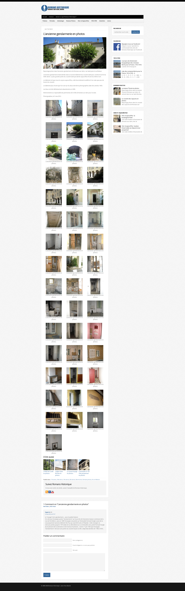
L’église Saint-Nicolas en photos (59, 473)
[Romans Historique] (55, 11)
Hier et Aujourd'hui (120, 113)
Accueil (45, 17)
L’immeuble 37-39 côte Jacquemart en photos (84, 473)
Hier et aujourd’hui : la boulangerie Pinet (128, 116)
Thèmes (44, 21)
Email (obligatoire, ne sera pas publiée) (84, 545)
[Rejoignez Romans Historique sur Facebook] (49, 492)
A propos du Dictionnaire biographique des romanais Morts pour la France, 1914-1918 (131, 63)
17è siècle (53, 479)
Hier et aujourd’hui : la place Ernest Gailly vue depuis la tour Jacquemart (131, 128)
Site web (75, 550)
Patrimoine (79, 479)
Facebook (117, 41)
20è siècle (72, 479)
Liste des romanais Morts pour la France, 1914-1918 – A (132, 72)
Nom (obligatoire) (78, 540)
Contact (51, 17)
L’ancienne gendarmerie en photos (64, 34)
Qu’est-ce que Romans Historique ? (66, 17)
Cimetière (102, 21)
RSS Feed (53, 506)
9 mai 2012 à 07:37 (50, 514)
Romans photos (87, 479)
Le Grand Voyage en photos (72, 472)
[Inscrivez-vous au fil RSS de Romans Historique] (47, 492)
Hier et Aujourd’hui (83, 21)
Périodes (52, 21)
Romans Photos (70, 21)
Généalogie (60, 21)
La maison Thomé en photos (130, 88)
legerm (47, 512)
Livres (109, 21)
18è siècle (60, 479)
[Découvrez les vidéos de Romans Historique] (52, 492)
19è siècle (66, 479)
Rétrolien (46, 506)
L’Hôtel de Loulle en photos (48, 472)
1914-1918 (94, 21)
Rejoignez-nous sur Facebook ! (131, 44)
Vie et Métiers (96, 479)
